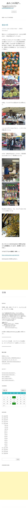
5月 (5, 438)
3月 (5, 442)
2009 (5, 453)
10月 (5, 429)
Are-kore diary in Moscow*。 (8, 374)
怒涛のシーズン (5, 356)
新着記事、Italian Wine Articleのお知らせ (11, 361)
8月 (5, 432)
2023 (5, 421)
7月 (5, 434)
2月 (5, 444)
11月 (5, 427)
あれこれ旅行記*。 (6, 376)
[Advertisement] (14, 276)
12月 (5, 425)
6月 (5, 436)
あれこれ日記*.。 (14, 3)
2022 (5, 423)
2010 (5, 451)
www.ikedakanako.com (7, 8)
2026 (5, 416)
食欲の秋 (5, 25)
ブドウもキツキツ (6, 363)
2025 (5, 418)
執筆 (7, 307)
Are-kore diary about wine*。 (9, 372)
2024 (5, 419)
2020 (5, 449)
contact (16, 331)
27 (14, 403)
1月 (5, 446)
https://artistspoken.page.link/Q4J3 (10, 255)
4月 (5, 440)
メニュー (14, 11)
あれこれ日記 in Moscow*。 (8, 380)
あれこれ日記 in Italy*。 (12, 28)
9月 (5, 431)
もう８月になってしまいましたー (9, 359)
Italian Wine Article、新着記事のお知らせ (11, 358)
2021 (5, 447)
